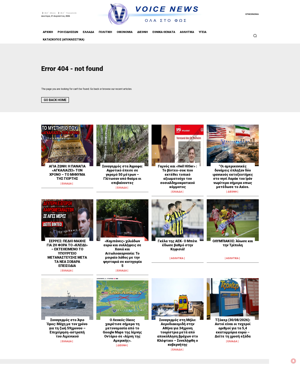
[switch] (189, 179)
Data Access (150, 237)
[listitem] (150, 172)
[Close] (204, 130)
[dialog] (150, 183)
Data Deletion (132, 237)
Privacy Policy (168, 237)
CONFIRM (128, 225)
